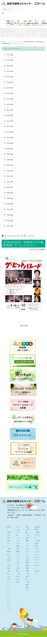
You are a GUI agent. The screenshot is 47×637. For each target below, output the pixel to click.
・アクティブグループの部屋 (17, 563)
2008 (8, 149)
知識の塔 (36, 22)
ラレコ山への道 (25, 23)
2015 (8, 110)
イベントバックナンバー (14, 41)
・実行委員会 (27, 537)
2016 (8, 104)
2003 (8, 176)
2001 (8, 187)
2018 (8, 93)
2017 (8, 99)
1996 (8, 215)
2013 (8, 121)
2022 (8, 71)
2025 (8, 54)
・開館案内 (8, 551)
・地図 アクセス (38, 535)
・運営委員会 (27, 562)
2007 (8, 154)
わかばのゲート (12, 22)
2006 (8, 160)
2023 (8, 66)
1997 (8, 209)
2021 (8, 77)
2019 (8, 88)
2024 (8, 60)
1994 (8, 226)
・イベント (8, 590)
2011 (8, 132)
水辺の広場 (30, 22)
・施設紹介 (8, 559)
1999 (8, 198)
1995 (8, 220)
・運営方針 (27, 576)
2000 (8, 193)
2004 (8, 171)
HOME (4, 41)
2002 (8, 182)
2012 (8, 126)
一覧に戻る (23, 326)
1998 (8, 204)
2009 (8, 143)
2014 (8, 115)
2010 (8, 137)
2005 (8, 165)
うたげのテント (18, 23)
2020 (8, 82)
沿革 (36, 546)
